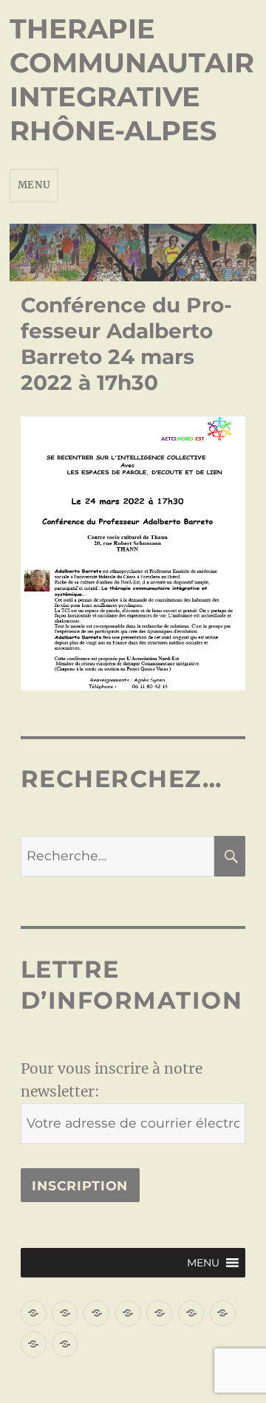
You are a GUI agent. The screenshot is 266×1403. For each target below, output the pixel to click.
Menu (34, 185)
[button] (203, 1262)
